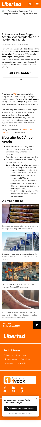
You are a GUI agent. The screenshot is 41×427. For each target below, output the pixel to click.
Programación (11, 359)
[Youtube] (4, 391)
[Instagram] (13, 391)
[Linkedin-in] (13, 387)
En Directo (8, 355)
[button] (30, 4)
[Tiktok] (22, 391)
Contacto (9, 363)
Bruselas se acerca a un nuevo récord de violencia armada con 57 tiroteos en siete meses (19, 256)
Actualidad (25, 359)
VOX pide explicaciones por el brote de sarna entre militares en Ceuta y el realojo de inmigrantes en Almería (19, 315)
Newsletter (22, 363)
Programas (21, 355)
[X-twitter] (22, 387)
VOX (15, 94)
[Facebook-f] (4, 387)
